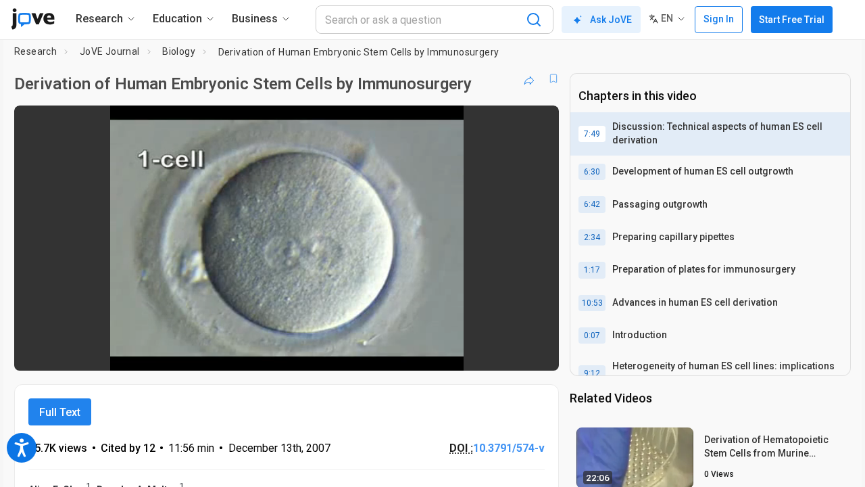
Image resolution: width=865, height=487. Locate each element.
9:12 (592, 373)
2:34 (592, 237)
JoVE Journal (110, 51)
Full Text (59, 412)
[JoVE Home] (33, 19)
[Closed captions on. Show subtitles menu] (506, 351)
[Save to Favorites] (553, 78)
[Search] (533, 19)
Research (35, 51)
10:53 (592, 303)
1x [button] (479, 351)
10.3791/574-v (509, 448)
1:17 (592, 270)
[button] (537, 124)
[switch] (401, 351)
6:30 (592, 172)
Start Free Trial (791, 19)
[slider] (212, 351)
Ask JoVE (611, 19)
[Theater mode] (537, 351)
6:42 (592, 204)
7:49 (592, 134)
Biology (178, 51)
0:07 (592, 335)
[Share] (529, 78)
